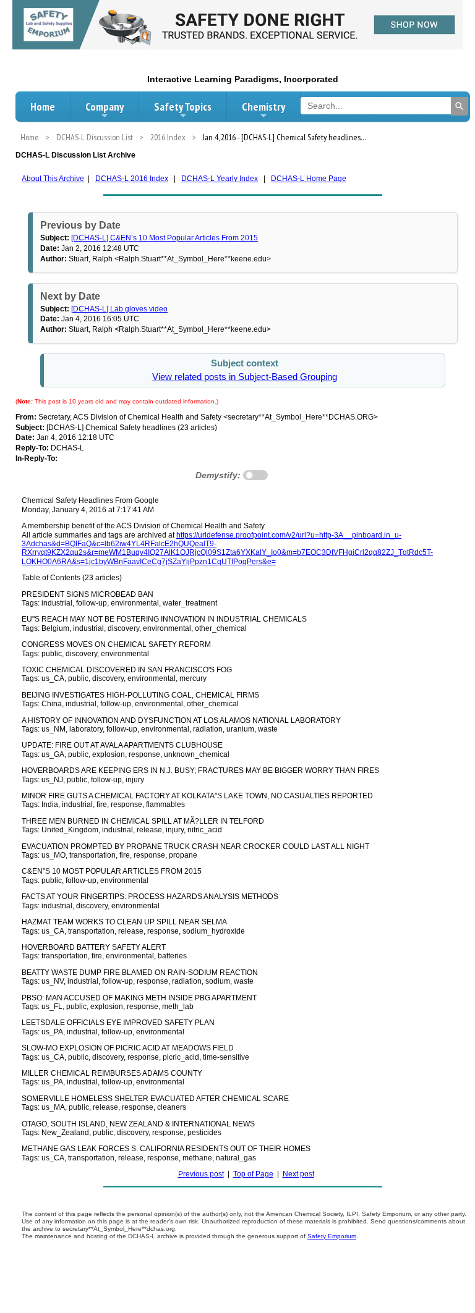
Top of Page (253, 1174)
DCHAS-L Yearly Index (219, 178)
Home (42, 106)
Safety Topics (183, 106)
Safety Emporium (331, 1236)
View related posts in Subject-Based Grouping (244, 377)
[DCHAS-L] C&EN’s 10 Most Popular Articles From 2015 (164, 238)
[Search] (459, 106)
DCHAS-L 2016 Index (131, 178)
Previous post (201, 1174)
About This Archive (53, 178)
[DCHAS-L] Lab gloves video (119, 309)
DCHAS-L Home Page (308, 178)
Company (104, 106)
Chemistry (263, 106)
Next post (298, 1174)
